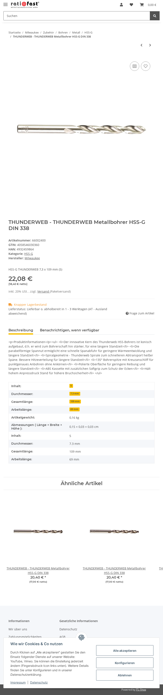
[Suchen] (155, 15)
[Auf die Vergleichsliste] (134, 66)
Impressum (18, 682)
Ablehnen (125, 675)
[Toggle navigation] (5, 2)
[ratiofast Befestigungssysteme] (25, 5)
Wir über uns (17, 629)
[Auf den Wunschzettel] (145, 66)
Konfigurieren (125, 663)
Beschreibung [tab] (20, 330)
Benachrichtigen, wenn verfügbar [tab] (69, 330)
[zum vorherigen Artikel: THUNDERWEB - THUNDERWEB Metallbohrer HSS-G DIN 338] (141, 45)
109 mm (75, 401)
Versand (43, 291)
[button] (121, 4)
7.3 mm (74, 393)
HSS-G (28, 254)
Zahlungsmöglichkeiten (25, 637)
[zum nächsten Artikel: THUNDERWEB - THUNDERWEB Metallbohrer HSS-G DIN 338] (150, 45)
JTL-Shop (141, 689)
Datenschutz (68, 629)
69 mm (74, 409)
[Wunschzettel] (131, 4)
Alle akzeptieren (124, 650)
